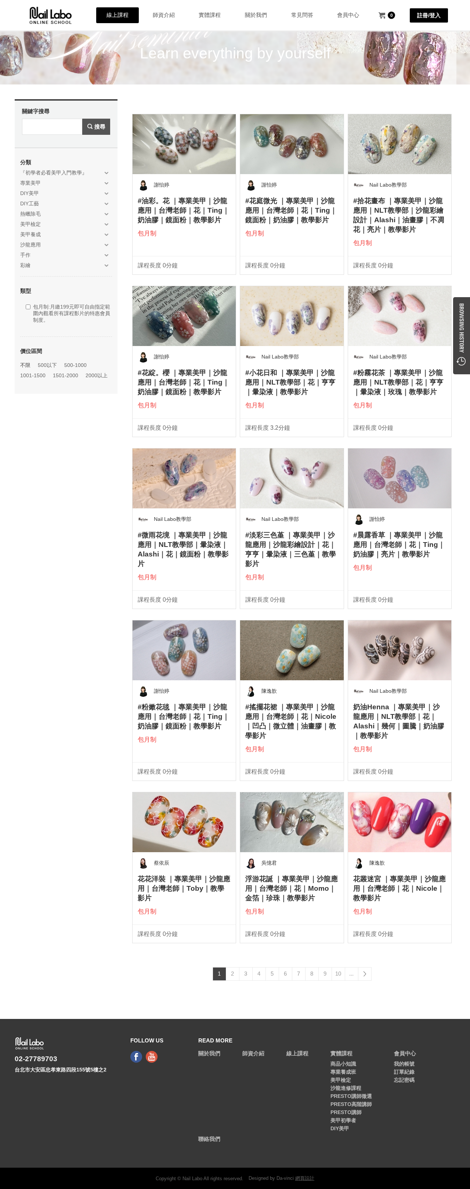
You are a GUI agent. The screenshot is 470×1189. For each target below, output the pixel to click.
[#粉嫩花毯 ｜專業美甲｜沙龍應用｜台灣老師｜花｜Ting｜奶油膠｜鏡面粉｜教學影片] (184, 650)
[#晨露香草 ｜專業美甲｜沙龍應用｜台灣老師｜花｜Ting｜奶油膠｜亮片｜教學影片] (400, 478)
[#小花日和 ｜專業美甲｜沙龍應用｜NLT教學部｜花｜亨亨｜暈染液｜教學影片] (292, 316)
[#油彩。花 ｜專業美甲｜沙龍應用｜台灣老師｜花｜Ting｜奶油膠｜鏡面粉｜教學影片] (184, 144)
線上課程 (117, 15)
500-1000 (75, 365)
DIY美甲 (339, 1128)
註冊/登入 (429, 15)
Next (364, 973)
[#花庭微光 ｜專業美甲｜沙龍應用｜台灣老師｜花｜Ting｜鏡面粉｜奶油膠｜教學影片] (292, 144)
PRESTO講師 (346, 1112)
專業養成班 (343, 1072)
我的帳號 (404, 1064)
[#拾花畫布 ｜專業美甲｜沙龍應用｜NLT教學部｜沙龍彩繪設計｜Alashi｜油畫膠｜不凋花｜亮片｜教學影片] (400, 144)
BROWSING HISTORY (461, 335)
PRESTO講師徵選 (351, 1096)
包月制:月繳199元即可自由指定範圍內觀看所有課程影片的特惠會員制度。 (71, 313)
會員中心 (348, 15)
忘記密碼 (404, 1080)
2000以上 (97, 375)
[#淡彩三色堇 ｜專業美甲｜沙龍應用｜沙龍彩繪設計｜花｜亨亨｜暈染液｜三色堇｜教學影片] (292, 478)
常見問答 (302, 15)
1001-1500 (33, 375)
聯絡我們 (209, 1139)
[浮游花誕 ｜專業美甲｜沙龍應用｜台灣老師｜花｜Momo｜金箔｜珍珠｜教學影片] (292, 822)
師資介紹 (164, 15)
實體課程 (210, 15)
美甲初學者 (343, 1120)
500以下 (47, 365)
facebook (136, 1057)
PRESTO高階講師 (351, 1104)
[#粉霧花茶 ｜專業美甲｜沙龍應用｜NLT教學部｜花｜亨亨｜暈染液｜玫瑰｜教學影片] (400, 316)
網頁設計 (304, 1178)
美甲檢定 (340, 1080)
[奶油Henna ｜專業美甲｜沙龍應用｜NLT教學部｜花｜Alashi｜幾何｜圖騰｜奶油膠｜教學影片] (400, 650)
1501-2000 (65, 375)
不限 (25, 365)
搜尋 (99, 126)
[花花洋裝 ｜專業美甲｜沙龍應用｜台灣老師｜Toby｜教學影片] (184, 822)
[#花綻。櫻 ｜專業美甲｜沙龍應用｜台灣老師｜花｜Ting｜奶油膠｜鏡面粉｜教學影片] (184, 316)
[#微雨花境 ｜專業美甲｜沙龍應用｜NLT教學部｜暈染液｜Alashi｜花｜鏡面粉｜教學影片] (184, 478)
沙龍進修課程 (345, 1088)
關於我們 (256, 15)
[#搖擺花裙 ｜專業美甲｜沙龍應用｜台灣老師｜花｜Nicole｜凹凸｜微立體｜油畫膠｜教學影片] (292, 650)
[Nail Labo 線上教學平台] (50, 15)
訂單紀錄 (404, 1072)
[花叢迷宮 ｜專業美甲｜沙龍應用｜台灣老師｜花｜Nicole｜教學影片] (400, 822)
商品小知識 (343, 1064)
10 (338, 973)
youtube (152, 1057)
